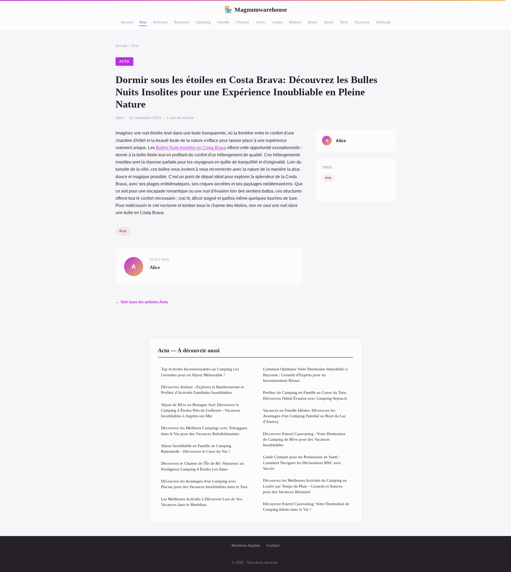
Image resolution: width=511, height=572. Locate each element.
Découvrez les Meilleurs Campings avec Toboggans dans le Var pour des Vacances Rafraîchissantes (204, 431)
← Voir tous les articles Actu (142, 302)
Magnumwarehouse (255, 9)
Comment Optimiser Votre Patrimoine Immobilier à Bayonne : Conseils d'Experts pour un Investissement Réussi (305, 375)
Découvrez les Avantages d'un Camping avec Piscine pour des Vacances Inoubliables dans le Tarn (204, 484)
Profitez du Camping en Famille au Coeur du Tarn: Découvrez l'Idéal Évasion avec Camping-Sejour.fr (305, 395)
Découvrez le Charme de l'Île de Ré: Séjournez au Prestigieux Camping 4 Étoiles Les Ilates (202, 466)
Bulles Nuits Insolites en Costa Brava (191, 147)
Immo (260, 22)
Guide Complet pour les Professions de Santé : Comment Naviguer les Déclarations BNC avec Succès (302, 463)
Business (181, 22)
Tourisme (362, 22)
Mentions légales (246, 545)
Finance (242, 22)
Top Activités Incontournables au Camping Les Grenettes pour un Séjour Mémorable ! (200, 372)
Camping (203, 22)
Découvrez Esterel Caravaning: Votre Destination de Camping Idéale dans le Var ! (306, 506)
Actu (143, 22)
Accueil (127, 22)
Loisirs (277, 22)
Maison (295, 22)
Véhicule (383, 22)
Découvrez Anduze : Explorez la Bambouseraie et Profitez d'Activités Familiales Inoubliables (202, 390)
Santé (328, 22)
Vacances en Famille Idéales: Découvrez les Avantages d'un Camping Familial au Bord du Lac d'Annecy (304, 416)
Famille (223, 22)
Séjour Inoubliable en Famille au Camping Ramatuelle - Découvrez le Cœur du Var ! (196, 448)
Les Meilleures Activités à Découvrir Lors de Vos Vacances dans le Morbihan (201, 502)
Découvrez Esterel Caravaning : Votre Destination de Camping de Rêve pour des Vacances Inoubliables (304, 439)
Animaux (160, 22)
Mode (312, 22)
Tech (344, 22)
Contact (272, 545)
